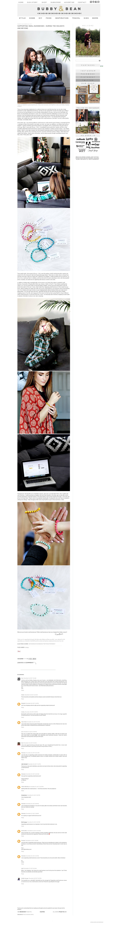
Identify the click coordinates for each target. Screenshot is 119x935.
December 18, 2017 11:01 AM (31, 694)
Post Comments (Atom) (28, 914)
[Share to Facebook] (34, 659)
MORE (95, 18)
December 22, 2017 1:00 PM (33, 822)
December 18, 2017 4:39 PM (31, 712)
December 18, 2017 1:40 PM (32, 703)
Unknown (23, 752)
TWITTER (45, 644)
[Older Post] (60, 912)
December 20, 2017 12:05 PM (36, 786)
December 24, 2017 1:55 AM (32, 840)
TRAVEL (76, 18)
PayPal (24, 104)
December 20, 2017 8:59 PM (32, 803)
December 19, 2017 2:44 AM (30, 743)
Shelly (22, 694)
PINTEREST (52, 644)
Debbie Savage (24, 878)
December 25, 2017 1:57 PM (32, 855)
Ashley (23, 712)
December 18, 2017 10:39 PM (30, 731)
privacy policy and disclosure (97, 922)
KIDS (86, 18)
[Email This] (29, 659)
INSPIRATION (62, 18)
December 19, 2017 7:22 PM (34, 764)
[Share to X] (32, 659)
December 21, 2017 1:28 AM (32, 813)
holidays (27, 647)
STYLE (22, 18)
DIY (40, 18)
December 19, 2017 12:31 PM (32, 752)
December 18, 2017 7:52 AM (30, 678)
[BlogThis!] (31, 659)
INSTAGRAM (32, 644)
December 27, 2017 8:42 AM (30, 868)
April (22, 868)
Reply (22, 690)
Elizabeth (23, 703)
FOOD (49, 18)
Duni (22, 743)
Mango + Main (37, 273)
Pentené (23, 840)
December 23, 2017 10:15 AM (34, 830)
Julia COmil (24, 721)
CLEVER (33, 641)
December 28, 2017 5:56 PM (35, 878)
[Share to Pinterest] (35, 659)
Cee (22, 678)
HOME (32, 18)
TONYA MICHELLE (25, 786)
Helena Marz (24, 830)
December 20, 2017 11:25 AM (32, 774)
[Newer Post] (24, 912)
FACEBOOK (39, 644)
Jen (22, 731)
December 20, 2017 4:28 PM (33, 795)
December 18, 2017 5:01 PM (33, 721)
